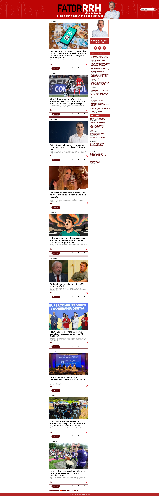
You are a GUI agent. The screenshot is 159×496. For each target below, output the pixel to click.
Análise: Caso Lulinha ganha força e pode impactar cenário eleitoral (97, 139)
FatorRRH (79, 9)
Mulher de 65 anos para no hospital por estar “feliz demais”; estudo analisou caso (97, 145)
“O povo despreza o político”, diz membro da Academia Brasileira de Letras (100, 94)
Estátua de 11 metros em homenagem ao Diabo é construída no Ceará (100, 104)
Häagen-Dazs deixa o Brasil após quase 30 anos (97, 134)
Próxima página (75, 490)
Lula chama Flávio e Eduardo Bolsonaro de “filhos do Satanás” (100, 89)
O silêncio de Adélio (95, 150)
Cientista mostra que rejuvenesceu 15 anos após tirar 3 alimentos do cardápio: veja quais (101, 110)
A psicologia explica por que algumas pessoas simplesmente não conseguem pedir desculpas (100, 70)
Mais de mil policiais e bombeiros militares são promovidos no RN (96, 161)
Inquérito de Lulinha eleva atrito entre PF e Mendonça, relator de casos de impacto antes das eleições (100, 84)
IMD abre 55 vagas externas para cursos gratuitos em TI (99, 99)
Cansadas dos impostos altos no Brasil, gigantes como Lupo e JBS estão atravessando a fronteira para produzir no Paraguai (99, 58)
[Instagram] (99, 48)
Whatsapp (56, 68)
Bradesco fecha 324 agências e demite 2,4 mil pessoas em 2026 (98, 119)
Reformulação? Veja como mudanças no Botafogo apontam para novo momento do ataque (98, 155)
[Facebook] (95, 48)
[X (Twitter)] (104, 48)
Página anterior (52, 490)
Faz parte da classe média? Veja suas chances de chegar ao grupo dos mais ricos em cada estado (100, 64)
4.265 (70, 490)
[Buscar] (155, 9)
